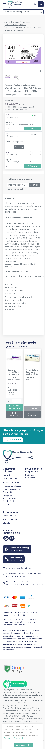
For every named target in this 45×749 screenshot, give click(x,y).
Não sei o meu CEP (15, 189)
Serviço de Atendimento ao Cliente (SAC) (10, 498)
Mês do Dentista (10, 519)
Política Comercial (11, 482)
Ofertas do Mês (9, 516)
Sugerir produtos (12, 440)
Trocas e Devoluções (12, 486)
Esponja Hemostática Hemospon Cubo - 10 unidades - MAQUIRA (13, 372)
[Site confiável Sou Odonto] (15, 684)
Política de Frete (10, 479)
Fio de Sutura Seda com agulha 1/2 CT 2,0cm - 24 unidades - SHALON (32, 372)
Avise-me (19, 147)
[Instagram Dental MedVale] (12, 538)
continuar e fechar (23, 745)
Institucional (8, 475)
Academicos (8, 505)
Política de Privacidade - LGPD (33, 476)
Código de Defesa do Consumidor (12, 491)
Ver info (37, 115)
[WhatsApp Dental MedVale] (6, 538)
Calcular (34, 185)
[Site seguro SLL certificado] (15, 669)
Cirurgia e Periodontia (20, 22)
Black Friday (8, 523)
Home (6, 22)
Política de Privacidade (14, 738)
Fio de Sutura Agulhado (15, 25)
